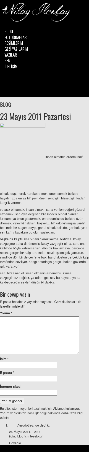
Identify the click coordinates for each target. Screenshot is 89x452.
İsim (4, 358)
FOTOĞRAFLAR (16, 37)
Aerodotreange (28, 425)
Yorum (6, 313)
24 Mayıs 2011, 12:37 (24, 431)
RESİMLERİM (14, 43)
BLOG (9, 31)
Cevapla (15, 443)
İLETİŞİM (11, 66)
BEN (7, 60)
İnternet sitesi (10, 386)
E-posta (7, 372)
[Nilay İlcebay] (36, 12)
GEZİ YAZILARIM (16, 49)
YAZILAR (11, 55)
